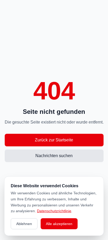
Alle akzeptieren (59, 224)
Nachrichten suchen (54, 155)
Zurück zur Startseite (54, 140)
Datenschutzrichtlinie (54, 211)
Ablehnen (24, 224)
